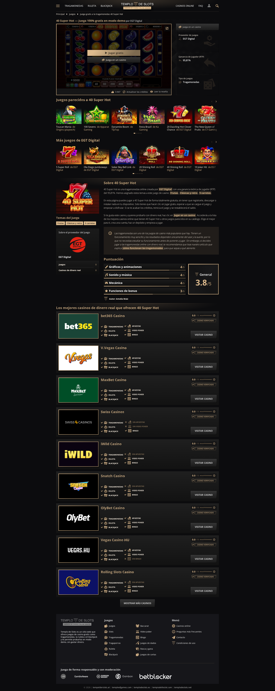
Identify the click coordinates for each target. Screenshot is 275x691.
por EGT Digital (134, 20)
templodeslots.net (182, 687)
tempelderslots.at (101, 687)
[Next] (216, 101)
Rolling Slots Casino (117, 572)
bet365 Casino (113, 315)
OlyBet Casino (113, 508)
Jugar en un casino (184, 215)
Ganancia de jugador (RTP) (191, 56)
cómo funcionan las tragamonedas (143, 248)
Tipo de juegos (186, 78)
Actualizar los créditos (137, 91)
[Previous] (212, 101)
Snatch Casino (113, 476)
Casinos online (185, 5)
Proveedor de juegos (188, 35)
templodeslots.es (142, 687)
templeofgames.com (121, 687)
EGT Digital (165, 189)
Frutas (174, 193)
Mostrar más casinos (137, 603)
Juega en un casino (192, 27)
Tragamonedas (74, 5)
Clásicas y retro (188, 193)
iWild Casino (111, 444)
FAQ (201, 5)
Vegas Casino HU (115, 540)
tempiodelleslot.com (162, 687)
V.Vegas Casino (114, 348)
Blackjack (106, 5)
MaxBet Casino (113, 380)
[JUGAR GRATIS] (96, 114)
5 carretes (205, 193)
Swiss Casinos (112, 412)
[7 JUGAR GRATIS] (68, 114)
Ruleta (92, 5)
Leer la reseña (161, 91)
